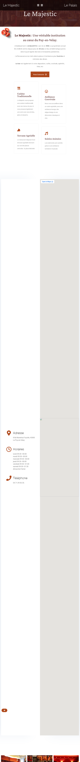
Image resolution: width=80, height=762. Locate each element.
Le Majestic (11, 5)
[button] (38, 5)
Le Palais (70, 5)
